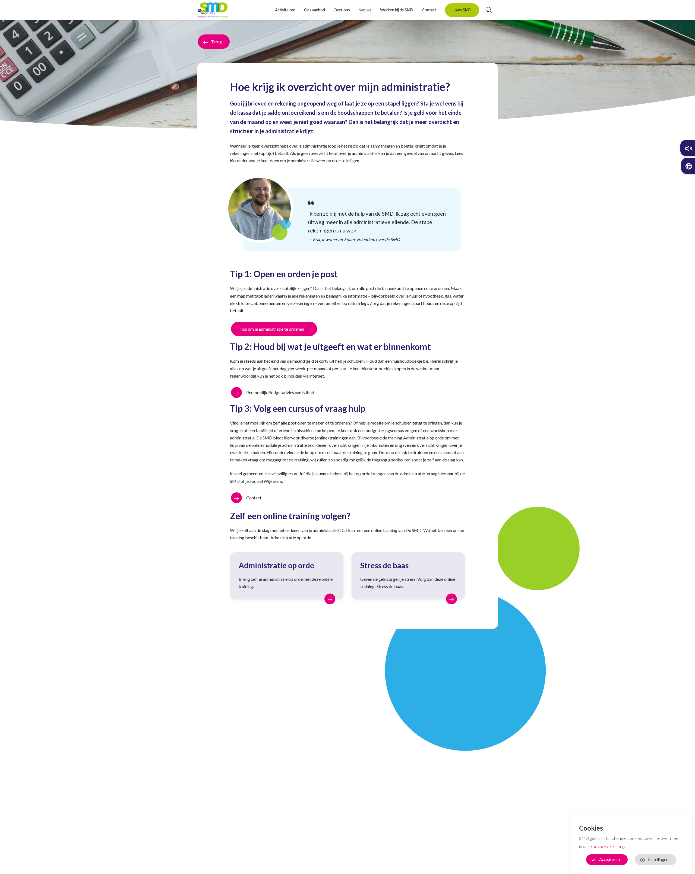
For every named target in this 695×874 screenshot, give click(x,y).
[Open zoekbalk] (485, 10)
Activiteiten (285, 10)
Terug (216, 41)
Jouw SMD (462, 10)
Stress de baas (384, 565)
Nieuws (365, 10)
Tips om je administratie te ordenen (271, 328)
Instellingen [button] (658, 859)
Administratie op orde (276, 565)
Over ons (342, 10)
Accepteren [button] (609, 859)
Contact (429, 10)
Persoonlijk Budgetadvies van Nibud (280, 392)
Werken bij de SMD (396, 10)
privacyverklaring (608, 846)
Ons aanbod (314, 10)
